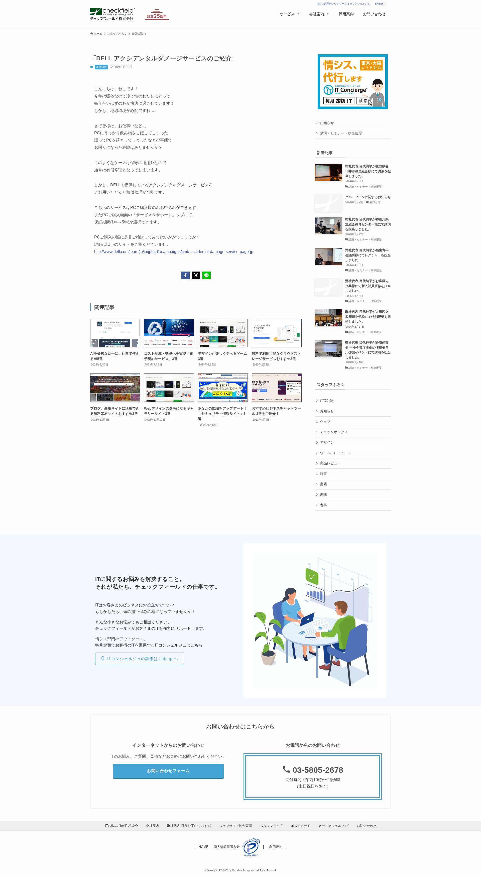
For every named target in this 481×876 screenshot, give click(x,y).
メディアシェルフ (331, 826)
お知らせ (327, 123)
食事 (323, 505)
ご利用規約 (274, 847)
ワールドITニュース (335, 453)
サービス (287, 14)
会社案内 (316, 14)
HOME (203, 847)
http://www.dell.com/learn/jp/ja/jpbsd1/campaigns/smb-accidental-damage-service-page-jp (173, 251)
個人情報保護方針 (227, 847)
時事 (323, 474)
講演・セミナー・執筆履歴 (341, 133)
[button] (185, 275)
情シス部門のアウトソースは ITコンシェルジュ (343, 3)
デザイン (327, 442)
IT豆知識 (101, 66)
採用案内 (346, 14)
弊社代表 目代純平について (187, 826)
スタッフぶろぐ (271, 826)
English (379, 3)
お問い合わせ (374, 14)
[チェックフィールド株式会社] (112, 14)
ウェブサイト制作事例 (235, 826)
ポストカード (300, 826)
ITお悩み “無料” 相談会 (121, 826)
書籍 (323, 484)
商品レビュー (330, 463)
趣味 (323, 494)
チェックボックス (334, 432)
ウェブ (325, 422)
